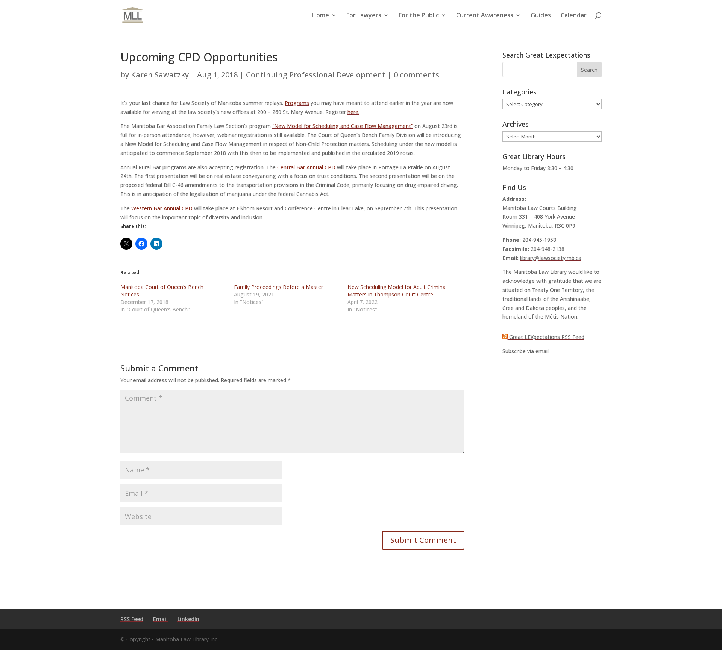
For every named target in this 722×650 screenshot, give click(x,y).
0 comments (416, 75)
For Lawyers (363, 15)
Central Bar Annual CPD (306, 167)
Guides (541, 15)
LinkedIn (188, 619)
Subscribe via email (525, 351)
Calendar (574, 15)
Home (320, 15)
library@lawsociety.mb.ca (550, 257)
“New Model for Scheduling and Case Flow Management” (342, 125)
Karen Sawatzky (160, 75)
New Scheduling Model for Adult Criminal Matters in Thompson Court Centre (397, 290)
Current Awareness (484, 15)
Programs (297, 102)
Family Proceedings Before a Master (278, 286)
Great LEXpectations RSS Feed (546, 336)
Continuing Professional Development (315, 75)
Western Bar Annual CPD (162, 208)
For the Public (419, 15)
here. (353, 111)
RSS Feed (131, 619)
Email (160, 619)
